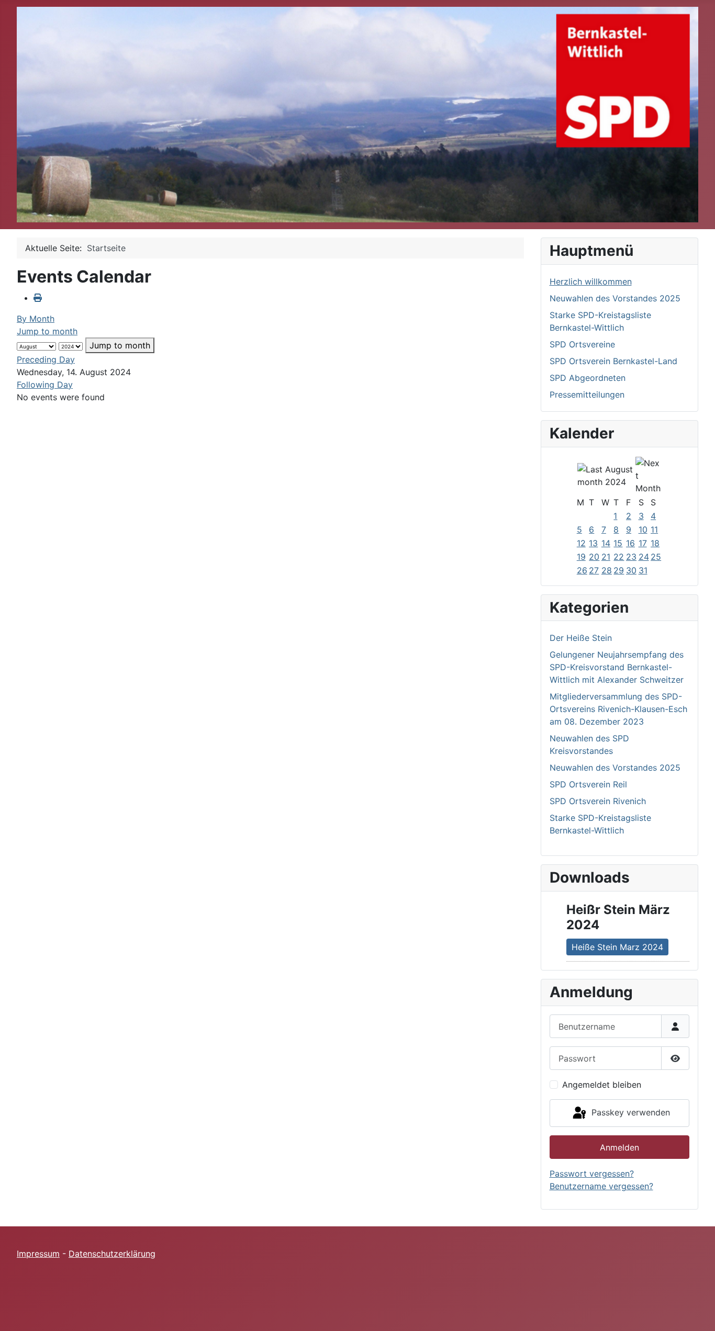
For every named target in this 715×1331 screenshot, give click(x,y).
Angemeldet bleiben (601, 1084)
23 (631, 556)
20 (594, 556)
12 (581, 543)
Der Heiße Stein (581, 638)
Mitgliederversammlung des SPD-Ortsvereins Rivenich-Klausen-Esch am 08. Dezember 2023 (618, 709)
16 (630, 543)
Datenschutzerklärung (112, 1253)
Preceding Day (46, 359)
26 (582, 570)
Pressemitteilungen (587, 394)
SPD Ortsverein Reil (588, 784)
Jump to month (47, 331)
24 (644, 556)
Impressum (38, 1253)
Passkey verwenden (629, 1112)
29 (618, 570)
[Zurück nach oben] (697, 1312)
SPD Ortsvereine (582, 344)
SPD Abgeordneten (587, 378)
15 (617, 543)
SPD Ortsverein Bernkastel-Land (613, 361)
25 (656, 556)
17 (643, 543)
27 (594, 570)
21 (605, 556)
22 (618, 556)
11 (654, 529)
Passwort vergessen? (592, 1173)
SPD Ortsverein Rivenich (598, 801)
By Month (35, 318)
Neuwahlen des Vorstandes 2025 (615, 298)
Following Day (45, 384)
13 (593, 543)
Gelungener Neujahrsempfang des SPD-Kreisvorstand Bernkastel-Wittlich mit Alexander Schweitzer (617, 667)
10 (643, 529)
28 (606, 570)
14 (605, 543)
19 (581, 556)
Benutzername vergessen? (601, 1186)
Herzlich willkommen (591, 281)
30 (631, 570)
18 (655, 543)
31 (643, 570)
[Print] (37, 297)
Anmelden (619, 1147)
